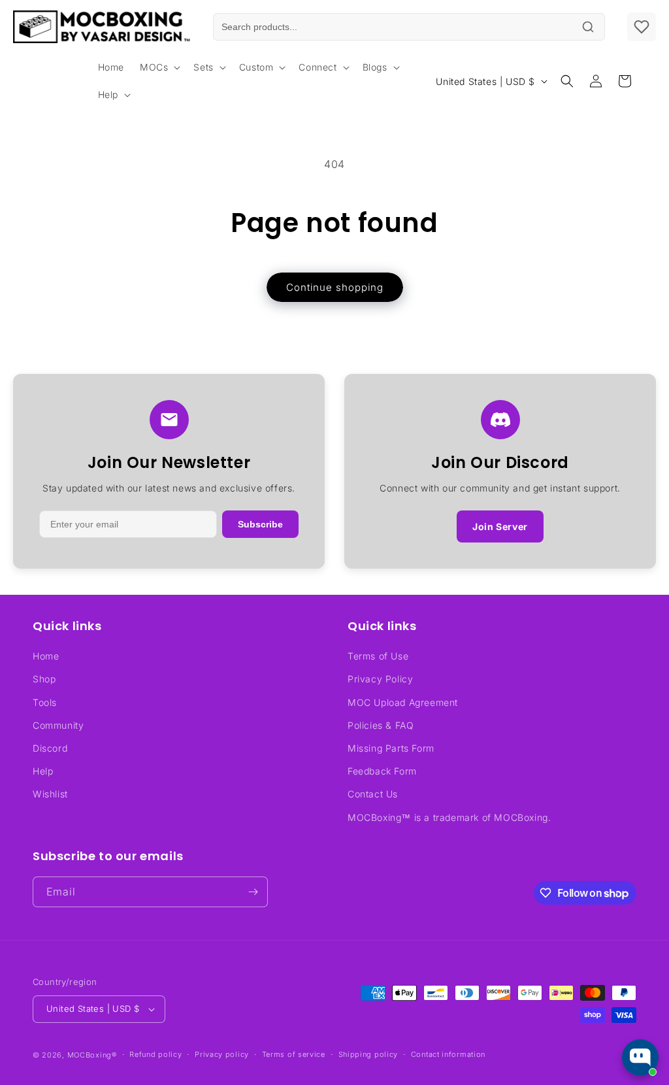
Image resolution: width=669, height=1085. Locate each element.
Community (58, 725)
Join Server (500, 526)
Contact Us (373, 793)
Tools (45, 702)
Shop (44, 678)
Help (43, 770)
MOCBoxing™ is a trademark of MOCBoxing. (449, 817)
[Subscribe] (252, 891)
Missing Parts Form (391, 748)
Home (46, 655)
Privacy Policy (380, 678)
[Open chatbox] (640, 1057)
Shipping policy (368, 1054)
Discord (50, 748)
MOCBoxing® (92, 1055)
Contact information (448, 1054)
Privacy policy (222, 1054)
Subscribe (260, 524)
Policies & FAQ (381, 725)
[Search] (588, 27)
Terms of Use (378, 655)
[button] (159, 67)
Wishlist (50, 793)
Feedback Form (382, 770)
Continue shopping (334, 287)
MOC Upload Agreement (403, 702)
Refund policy (155, 1054)
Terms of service (293, 1054)
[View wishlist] (641, 26)
